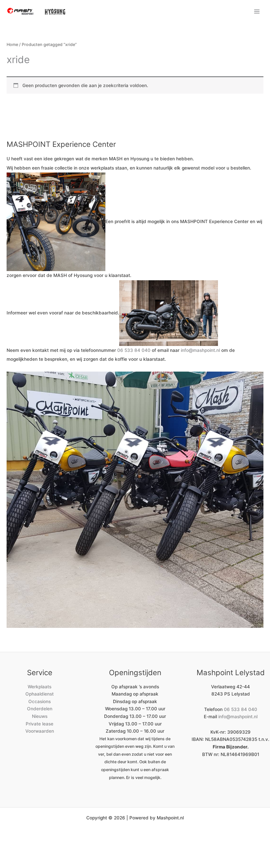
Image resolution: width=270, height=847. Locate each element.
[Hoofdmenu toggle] (257, 11)
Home (12, 44)
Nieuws (39, 716)
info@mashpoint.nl (200, 350)
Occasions (39, 701)
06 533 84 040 (133, 350)
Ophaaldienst (39, 694)
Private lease (39, 723)
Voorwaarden (39, 731)
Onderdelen (39, 708)
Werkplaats (39, 686)
